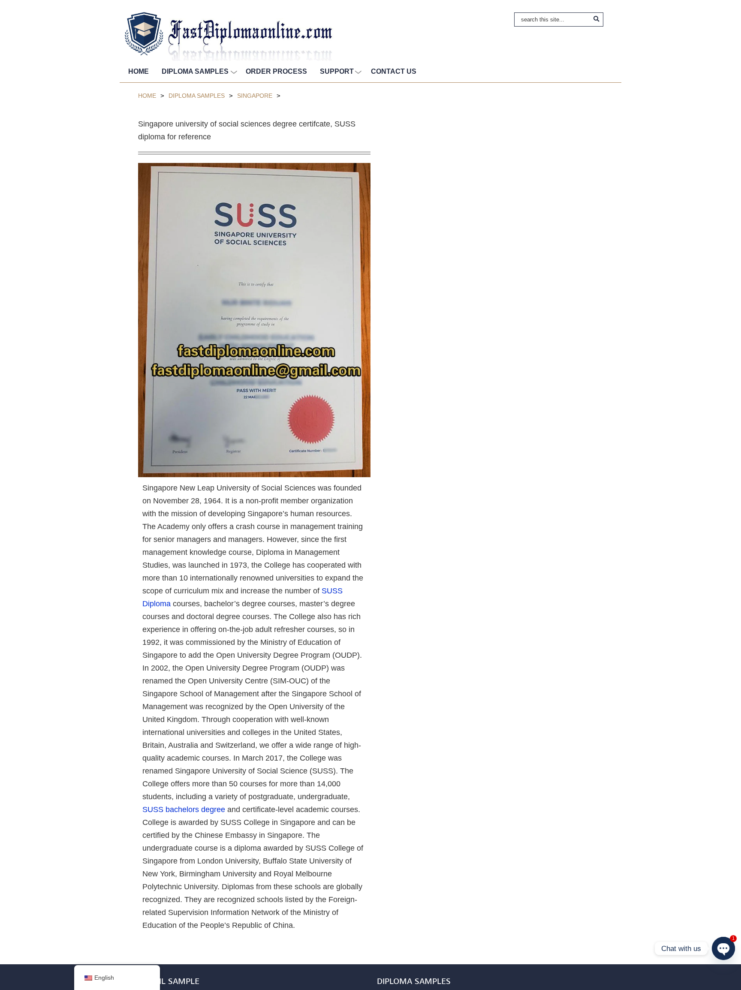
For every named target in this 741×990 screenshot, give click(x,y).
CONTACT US (393, 71)
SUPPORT (337, 71)
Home (147, 95)
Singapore (254, 95)
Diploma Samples (197, 95)
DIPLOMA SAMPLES (195, 71)
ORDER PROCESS (276, 71)
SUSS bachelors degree (183, 809)
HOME (138, 71)
